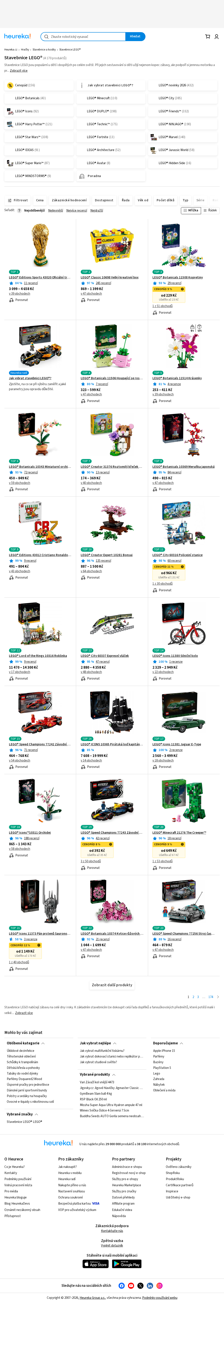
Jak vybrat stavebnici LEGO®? (30, 378)
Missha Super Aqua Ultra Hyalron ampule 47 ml (111, 1105)
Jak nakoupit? (67, 1167)
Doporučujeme (165, 1043)
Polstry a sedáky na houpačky (27, 1096)
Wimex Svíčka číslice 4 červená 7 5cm (104, 1110)
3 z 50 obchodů (91, 861)
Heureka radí (66, 1179)
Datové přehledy (123, 1197)
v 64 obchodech (91, 571)
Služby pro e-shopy (125, 1179)
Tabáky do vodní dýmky (22, 1073)
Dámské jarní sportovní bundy (27, 1090)
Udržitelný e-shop (178, 1197)
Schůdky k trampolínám (22, 1062)
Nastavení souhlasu (71, 1191)
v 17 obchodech (19, 672)
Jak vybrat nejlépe (95, 1043)
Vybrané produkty (95, 1074)
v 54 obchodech (19, 760)
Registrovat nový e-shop (129, 1173)
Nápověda (119, 1216)
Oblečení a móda (164, 1090)
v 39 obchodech (19, 294)
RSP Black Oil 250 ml (93, 1099)
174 (210, 997)
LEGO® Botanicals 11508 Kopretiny (177, 277)
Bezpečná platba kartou (74, 1203)
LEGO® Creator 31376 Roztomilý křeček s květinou (112, 467)
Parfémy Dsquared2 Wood (24, 1079)
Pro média (11, 1191)
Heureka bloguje (15, 1197)
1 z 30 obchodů (162, 584)
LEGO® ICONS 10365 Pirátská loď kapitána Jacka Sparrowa (112, 744)
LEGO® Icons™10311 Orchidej (30, 833)
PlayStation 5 (162, 1068)
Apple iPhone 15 (164, 1051)
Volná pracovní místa (18, 1185)
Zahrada (158, 1079)
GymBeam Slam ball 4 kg (96, 1094)
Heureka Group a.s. (92, 1298)
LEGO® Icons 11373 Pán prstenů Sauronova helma (40, 934)
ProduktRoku (175, 1179)
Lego (156, 1073)
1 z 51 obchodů (162, 306)
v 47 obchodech (91, 294)
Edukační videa (122, 1210)
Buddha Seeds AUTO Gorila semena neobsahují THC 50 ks (112, 1116)
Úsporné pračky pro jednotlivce (28, 1085)
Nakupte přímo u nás (72, 1185)
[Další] (218, 997)
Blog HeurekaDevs (17, 1203)
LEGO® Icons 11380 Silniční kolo (175, 656)
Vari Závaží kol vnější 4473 (97, 1082)
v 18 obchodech (163, 760)
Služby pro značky (124, 1191)
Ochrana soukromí (70, 1197)
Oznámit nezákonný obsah (22, 1210)
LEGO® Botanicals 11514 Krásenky (177, 378)
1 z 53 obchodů (162, 861)
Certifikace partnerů (179, 1185)
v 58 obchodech (19, 849)
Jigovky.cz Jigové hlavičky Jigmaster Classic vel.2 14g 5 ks (112, 1088)
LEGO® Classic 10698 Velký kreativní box (109, 277)
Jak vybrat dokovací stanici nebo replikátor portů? (112, 1056)
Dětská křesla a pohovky (23, 1068)
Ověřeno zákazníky (178, 1167)
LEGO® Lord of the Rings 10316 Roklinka (38, 656)
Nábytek (159, 1085)
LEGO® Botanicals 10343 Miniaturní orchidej (40, 467)
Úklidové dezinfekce (20, 1051)
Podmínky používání (17, 1179)
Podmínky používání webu (159, 1298)
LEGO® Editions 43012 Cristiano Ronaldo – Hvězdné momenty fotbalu (40, 555)
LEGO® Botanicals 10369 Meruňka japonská (183, 467)
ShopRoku (173, 1173)
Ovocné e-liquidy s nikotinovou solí (30, 1102)
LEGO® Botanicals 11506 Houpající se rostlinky (112, 378)
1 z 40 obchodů (19, 962)
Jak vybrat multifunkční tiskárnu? (102, 1051)
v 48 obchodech (91, 672)
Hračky (25, 50)
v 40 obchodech (91, 483)
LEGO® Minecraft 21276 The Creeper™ (179, 833)
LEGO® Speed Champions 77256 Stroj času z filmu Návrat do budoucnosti (183, 934)
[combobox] (83, 36)
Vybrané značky (20, 1114)
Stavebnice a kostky (44, 50)
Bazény (158, 1062)
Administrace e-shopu (127, 1167)
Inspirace (172, 1191)
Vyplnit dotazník (112, 1245)
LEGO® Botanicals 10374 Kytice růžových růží (112, 934)
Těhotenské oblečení (21, 1056)
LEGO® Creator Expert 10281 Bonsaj (107, 555)
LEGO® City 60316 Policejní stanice (177, 555)
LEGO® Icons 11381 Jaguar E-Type (176, 744)
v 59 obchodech (19, 483)
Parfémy (158, 1056)
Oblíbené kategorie (23, 1043)
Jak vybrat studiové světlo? (98, 1062)
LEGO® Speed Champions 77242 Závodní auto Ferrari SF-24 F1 (40, 744)
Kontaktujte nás (112, 1231)
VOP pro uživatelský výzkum (77, 1210)
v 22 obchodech (163, 672)
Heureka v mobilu (70, 1173)
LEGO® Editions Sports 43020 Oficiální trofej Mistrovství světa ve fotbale (40, 277)
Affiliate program (123, 1203)
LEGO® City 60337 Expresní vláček (105, 656)
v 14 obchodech (91, 760)
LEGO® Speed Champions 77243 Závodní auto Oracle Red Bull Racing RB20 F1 (112, 833)
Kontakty (10, 1173)
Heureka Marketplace (126, 1185)
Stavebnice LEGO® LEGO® (24, 1122)
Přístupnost (12, 1216)
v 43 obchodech (19, 571)
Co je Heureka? (14, 1167)
